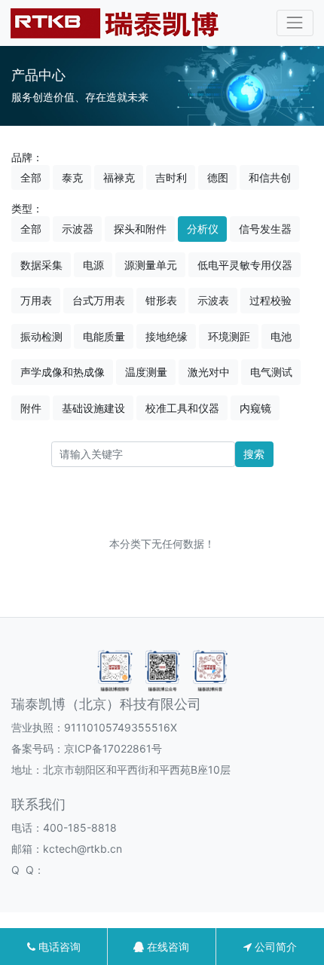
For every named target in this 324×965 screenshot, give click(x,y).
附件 (30, 408)
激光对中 (209, 371)
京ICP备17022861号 (113, 748)
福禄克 (119, 177)
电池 (281, 336)
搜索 (253, 453)
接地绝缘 (166, 336)
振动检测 (41, 336)
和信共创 (270, 177)
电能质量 (104, 336)
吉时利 (171, 177)
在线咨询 (166, 946)
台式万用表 (98, 300)
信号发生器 (265, 228)
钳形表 (161, 300)
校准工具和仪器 (182, 408)
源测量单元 (150, 264)
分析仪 (203, 228)
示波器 (77, 228)
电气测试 (271, 371)
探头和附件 (140, 228)
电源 (93, 264)
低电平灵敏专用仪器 (244, 264)
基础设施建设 (93, 408)
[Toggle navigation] (295, 23)
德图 (217, 177)
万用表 (36, 300)
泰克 (72, 177)
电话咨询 (58, 946)
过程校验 (270, 300)
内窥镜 (255, 408)
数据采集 (41, 264)
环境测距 (229, 336)
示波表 (213, 300)
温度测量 (146, 371)
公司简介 (274, 946)
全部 (30, 177)
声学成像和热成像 (62, 371)
